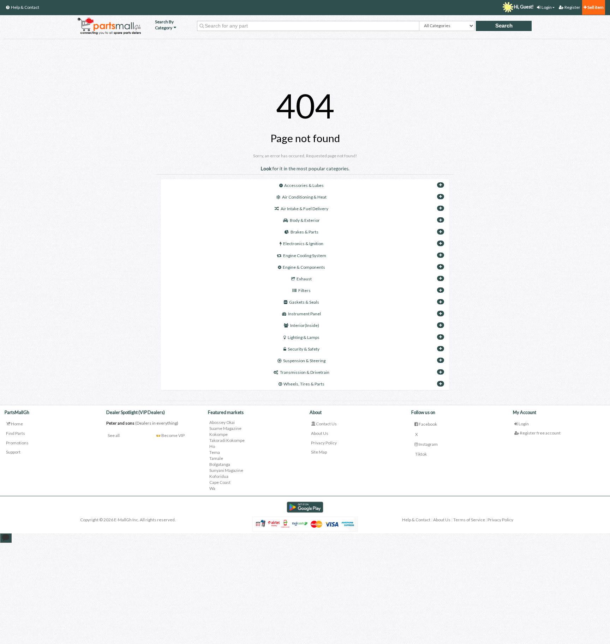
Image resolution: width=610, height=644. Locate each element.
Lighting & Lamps (303, 337)
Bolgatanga (219, 464)
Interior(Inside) (304, 325)
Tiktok (420, 454)
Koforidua (218, 476)
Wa (212, 488)
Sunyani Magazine (226, 470)
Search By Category (164, 24)
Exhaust (304, 278)
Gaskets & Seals (304, 302)
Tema (214, 452)
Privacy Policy (324, 442)
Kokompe (218, 434)
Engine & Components (304, 267)
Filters (304, 290)
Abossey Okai (222, 422)
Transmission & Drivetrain (304, 372)
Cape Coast (220, 482)
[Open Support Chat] (6, 538)
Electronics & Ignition (303, 243)
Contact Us (326, 423)
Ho (212, 446)
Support (13, 452)
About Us (319, 433)
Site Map (319, 452)
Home (17, 423)
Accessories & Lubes (304, 185)
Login (523, 423)
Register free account (540, 433)
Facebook (427, 424)
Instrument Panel (304, 313)
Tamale (216, 458)
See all (114, 435)
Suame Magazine (225, 428)
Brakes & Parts (304, 232)
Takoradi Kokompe (227, 440)
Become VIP (172, 435)
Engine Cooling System (304, 255)
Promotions (17, 442)
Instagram (428, 444)
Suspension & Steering (304, 360)
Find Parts (15, 433)
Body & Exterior (305, 220)
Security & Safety (303, 349)
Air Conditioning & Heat (304, 197)
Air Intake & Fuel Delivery (304, 208)
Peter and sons (120, 423)
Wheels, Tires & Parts (303, 384)
